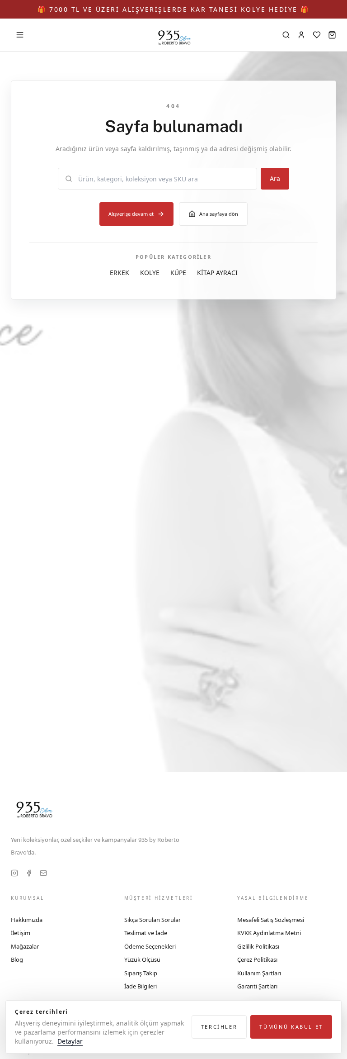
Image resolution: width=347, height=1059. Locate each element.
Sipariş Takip (140, 973)
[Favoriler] (317, 35)
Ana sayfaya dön (218, 213)
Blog (17, 959)
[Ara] (286, 35)
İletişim (20, 933)
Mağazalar (25, 946)
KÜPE (178, 272)
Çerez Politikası (257, 959)
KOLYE (149, 272)
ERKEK (119, 272)
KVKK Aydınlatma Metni (269, 933)
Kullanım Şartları (259, 973)
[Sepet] (332, 35)
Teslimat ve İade (145, 933)
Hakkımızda (26, 920)
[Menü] (20, 35)
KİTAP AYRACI (217, 272)
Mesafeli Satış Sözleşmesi (270, 920)
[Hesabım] (301, 35)
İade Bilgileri (140, 986)
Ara (275, 178)
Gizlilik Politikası (258, 946)
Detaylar (70, 1041)
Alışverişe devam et (131, 213)
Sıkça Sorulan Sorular (152, 920)
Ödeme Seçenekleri (150, 946)
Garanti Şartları (257, 986)
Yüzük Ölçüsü (142, 959)
